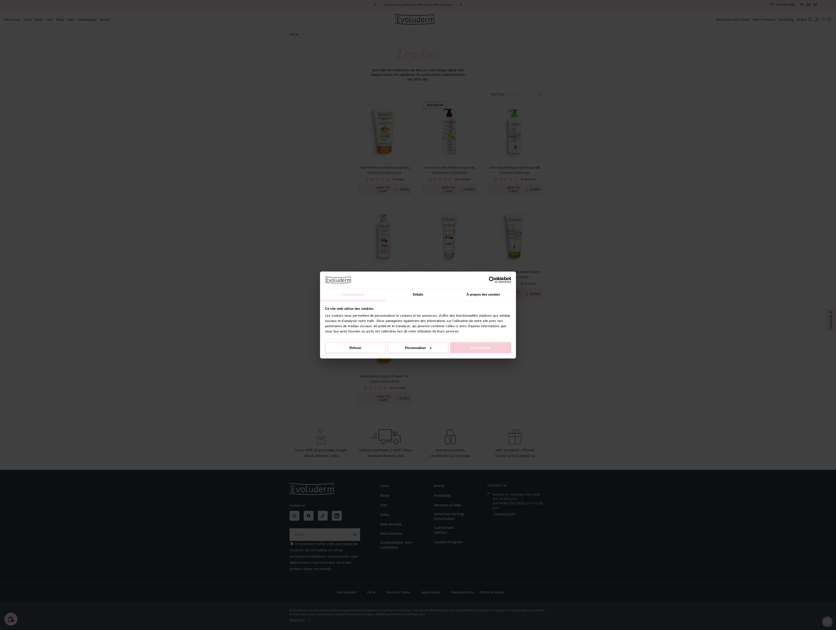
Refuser (355, 348)
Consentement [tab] (352, 294)
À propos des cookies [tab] (483, 294)
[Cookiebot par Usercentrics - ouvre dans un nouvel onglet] (492, 280)
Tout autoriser (480, 348)
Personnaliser (415, 348)
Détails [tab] (418, 294)
